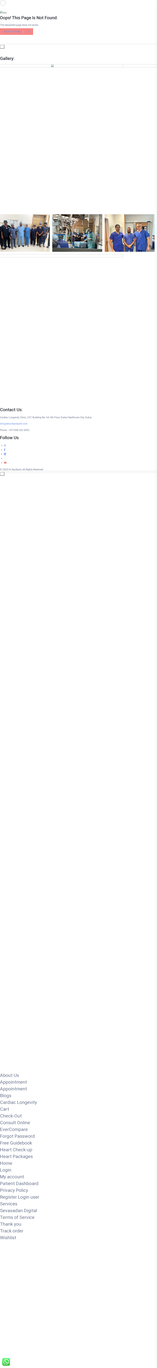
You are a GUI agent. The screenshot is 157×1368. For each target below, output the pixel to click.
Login (5, 1170)
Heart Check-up (16, 1150)
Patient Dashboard (19, 1183)
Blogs (5, 1095)
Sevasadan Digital (18, 1210)
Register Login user (19, 1197)
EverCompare (14, 1129)
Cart (4, 1109)
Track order (11, 1231)
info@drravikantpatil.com (13, 423)
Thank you (10, 1224)
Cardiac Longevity (18, 1102)
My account (12, 1177)
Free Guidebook (16, 1143)
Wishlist (8, 1237)
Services (8, 1204)
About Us (9, 1075)
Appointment (13, 1082)
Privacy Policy (14, 1190)
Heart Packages (16, 1156)
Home (6, 1163)
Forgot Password (17, 1136)
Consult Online (15, 1122)
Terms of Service (17, 1217)
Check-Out (11, 1116)
